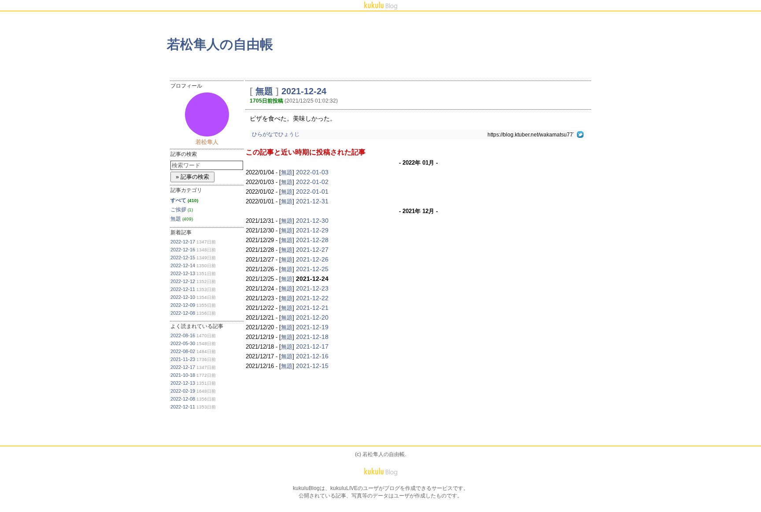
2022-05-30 (182, 343)
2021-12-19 (312, 327)
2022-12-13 (182, 273)
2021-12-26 (312, 259)
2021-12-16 (312, 356)
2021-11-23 (182, 359)
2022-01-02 (312, 181)
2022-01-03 (312, 172)
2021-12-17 (312, 346)
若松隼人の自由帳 (220, 44)
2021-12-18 (312, 336)
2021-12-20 (312, 317)
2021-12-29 (312, 230)
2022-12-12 (182, 281)
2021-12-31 (312, 201)
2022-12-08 (182, 313)
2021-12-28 (312, 239)
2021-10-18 (182, 375)
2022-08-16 (182, 335)
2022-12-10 (182, 297)
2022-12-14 (182, 265)
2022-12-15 (182, 257)
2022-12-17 (182, 241)
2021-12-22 (312, 298)
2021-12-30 (312, 220)
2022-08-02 (182, 351)
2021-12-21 (312, 307)
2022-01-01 (312, 191)
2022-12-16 (182, 249)
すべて (178, 200)
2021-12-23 (312, 288)
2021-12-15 (312, 365)
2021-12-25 (312, 269)
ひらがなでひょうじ (275, 134)
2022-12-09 (182, 305)
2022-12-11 (182, 289)
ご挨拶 (178, 209)
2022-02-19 (182, 391)
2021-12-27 (312, 249)
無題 (175, 219)
